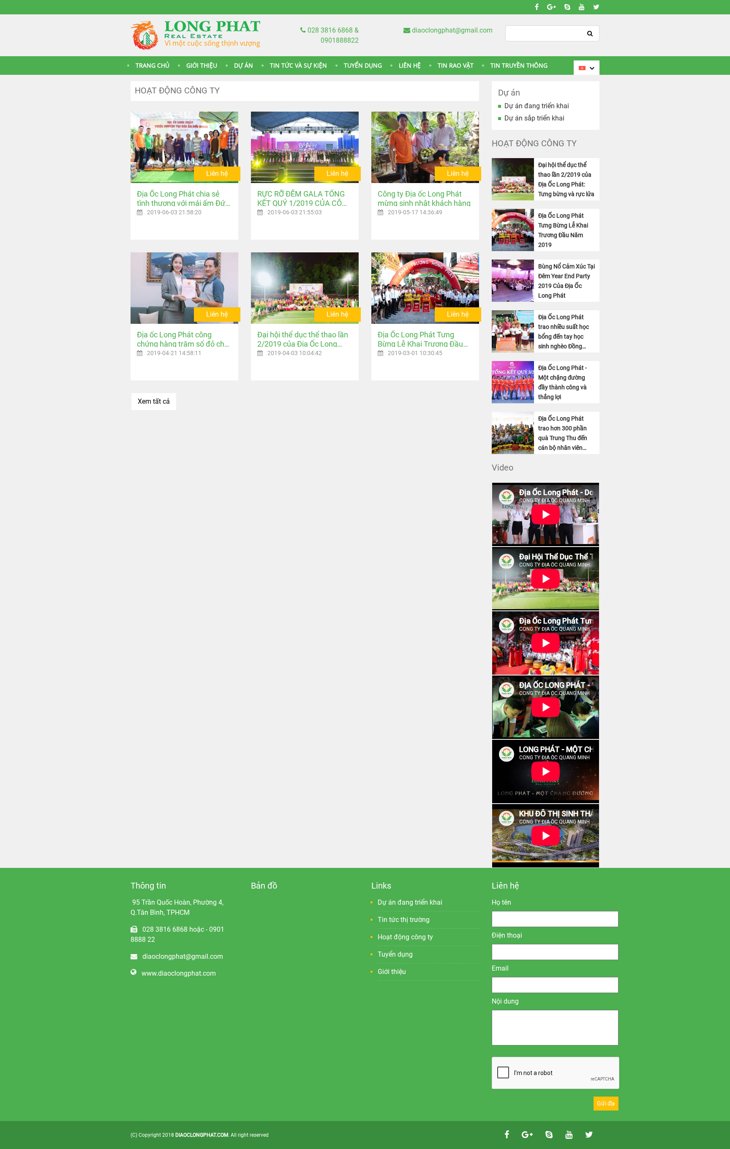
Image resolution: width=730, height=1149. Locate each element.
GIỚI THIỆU (201, 65)
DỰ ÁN (243, 65)
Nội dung (505, 1001)
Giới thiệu (392, 972)
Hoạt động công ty (405, 937)
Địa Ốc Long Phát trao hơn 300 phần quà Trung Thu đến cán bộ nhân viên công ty (562, 433)
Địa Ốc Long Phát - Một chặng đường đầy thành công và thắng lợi (562, 382)
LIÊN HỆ (410, 65)
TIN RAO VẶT (456, 65)
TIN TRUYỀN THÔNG (519, 65)
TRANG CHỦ (152, 65)
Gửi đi (604, 1103)
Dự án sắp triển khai (534, 118)
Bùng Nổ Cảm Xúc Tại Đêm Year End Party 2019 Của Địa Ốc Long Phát (566, 281)
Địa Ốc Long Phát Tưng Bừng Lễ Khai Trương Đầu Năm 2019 (420, 338)
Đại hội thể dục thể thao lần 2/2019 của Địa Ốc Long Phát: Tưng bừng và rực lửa (302, 338)
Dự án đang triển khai (536, 106)
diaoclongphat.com (201, 1135)
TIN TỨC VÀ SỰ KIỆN (298, 65)
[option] (545, 514)
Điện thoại (507, 935)
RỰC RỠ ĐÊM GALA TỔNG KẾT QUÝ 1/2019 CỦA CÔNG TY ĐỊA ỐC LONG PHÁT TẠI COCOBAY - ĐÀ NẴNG (304, 197)
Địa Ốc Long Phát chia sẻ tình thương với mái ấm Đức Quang (183, 197)
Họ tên (501, 902)
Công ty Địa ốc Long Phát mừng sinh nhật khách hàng (424, 197)
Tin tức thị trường (404, 920)
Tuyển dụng (395, 954)
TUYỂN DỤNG (363, 65)
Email (500, 968)
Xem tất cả (154, 401)
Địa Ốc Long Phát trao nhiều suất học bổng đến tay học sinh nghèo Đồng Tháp (563, 332)
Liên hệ (217, 174)
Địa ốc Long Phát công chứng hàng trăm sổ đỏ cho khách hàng (183, 338)
